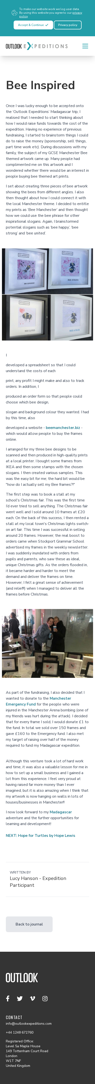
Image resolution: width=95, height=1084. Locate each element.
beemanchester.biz (63, 427)
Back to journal (29, 924)
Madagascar (61, 812)
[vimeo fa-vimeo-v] (33, 999)
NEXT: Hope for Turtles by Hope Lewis (40, 835)
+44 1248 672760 (19, 1032)
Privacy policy (67, 25)
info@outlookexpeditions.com (29, 1023)
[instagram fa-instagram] (45, 999)
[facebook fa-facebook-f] (8, 999)
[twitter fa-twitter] (20, 999)
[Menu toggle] (85, 46)
